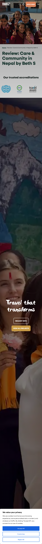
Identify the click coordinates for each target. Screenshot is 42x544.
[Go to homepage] (6, 4)
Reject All (21, 540)
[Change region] (23, 4)
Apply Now (31, 4)
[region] (21, 526)
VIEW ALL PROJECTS (21, 328)
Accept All (21, 528)
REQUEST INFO (21, 321)
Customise (21, 534)
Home (4, 48)
